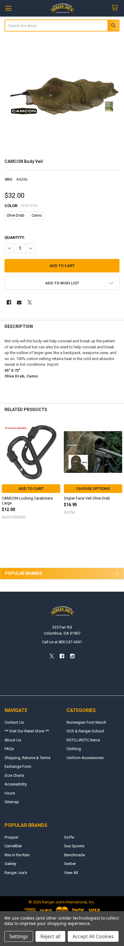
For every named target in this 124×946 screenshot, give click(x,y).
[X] (29, 302)
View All (71, 872)
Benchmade (74, 855)
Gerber (70, 863)
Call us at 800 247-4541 (62, 642)
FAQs (9, 748)
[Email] (19, 302)
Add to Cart (31, 488)
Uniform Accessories (85, 757)
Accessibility (16, 784)
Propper (11, 837)
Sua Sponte (74, 846)
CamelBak (13, 846)
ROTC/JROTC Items (83, 740)
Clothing (74, 748)
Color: (21, 205)
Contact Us (14, 722)
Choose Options (93, 488)
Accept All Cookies (93, 936)
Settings (18, 936)
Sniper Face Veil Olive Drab (87, 498)
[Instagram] (72, 656)
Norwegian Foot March (86, 722)
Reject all (50, 936)
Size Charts (14, 775)
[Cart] (116, 8)
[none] (62, 95)
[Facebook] (9, 302)
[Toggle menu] (8, 8)
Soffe (69, 837)
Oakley (10, 863)
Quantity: (15, 237)
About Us (13, 740)
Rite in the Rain (17, 855)
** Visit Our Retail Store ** (27, 731)
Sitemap (12, 802)
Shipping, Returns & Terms (27, 757)
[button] (62, 283)
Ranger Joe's (16, 872)
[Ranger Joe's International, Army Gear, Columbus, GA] (14, 551)
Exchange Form (18, 766)
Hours (10, 793)
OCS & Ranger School (85, 731)
